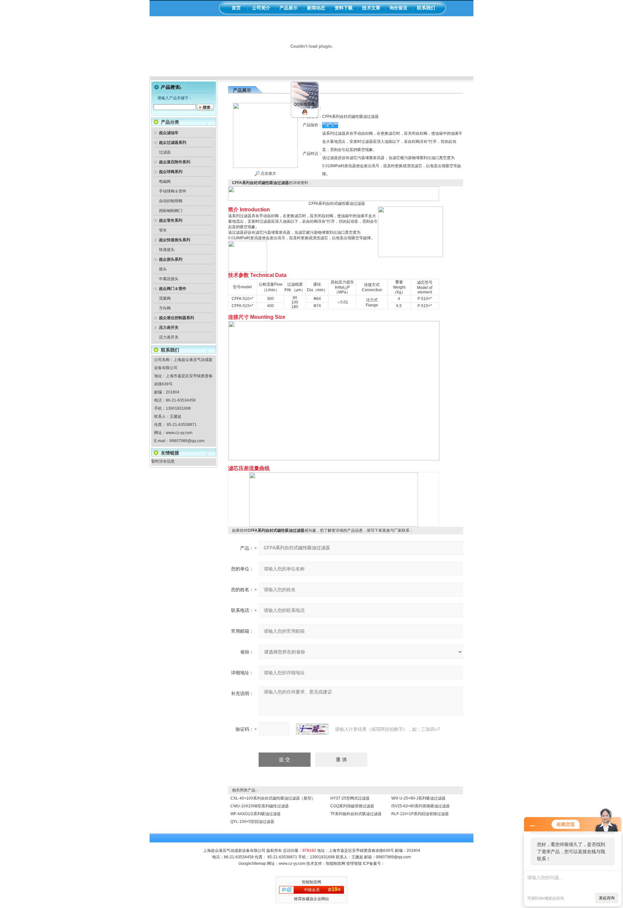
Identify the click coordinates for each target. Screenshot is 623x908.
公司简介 (261, 7)
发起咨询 (607, 898)
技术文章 (371, 7)
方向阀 (165, 308)
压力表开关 (168, 327)
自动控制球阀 (170, 201)
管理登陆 (354, 863)
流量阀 (165, 298)
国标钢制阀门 (170, 210)
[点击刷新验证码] (312, 729)
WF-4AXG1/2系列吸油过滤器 (255, 814)
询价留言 (398, 7)
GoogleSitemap (252, 863)
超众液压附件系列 (174, 162)
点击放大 (268, 173)
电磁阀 (165, 181)
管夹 (163, 230)
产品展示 (288, 7)
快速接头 (167, 249)
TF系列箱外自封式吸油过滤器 (356, 814)
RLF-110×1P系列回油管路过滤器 (420, 814)
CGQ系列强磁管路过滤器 (352, 806)
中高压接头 (168, 279)
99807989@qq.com (186, 441)
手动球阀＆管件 (172, 191)
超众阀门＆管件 (172, 288)
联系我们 (426, 7)
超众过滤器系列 (172, 142)
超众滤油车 (168, 133)
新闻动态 (316, 7)
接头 (163, 269)
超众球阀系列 (170, 171)
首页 (236, 7)
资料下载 (344, 7)
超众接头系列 (170, 259)
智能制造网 (335, 863)
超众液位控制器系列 (176, 318)
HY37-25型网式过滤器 (350, 798)
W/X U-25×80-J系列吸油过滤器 (418, 798)
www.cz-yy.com (179, 432)
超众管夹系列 (170, 220)
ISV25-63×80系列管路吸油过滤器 (420, 806)
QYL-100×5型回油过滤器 (252, 821)
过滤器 (165, 152)
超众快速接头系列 (174, 240)
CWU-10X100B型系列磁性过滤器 (259, 806)
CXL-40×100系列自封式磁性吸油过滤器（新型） (272, 798)
